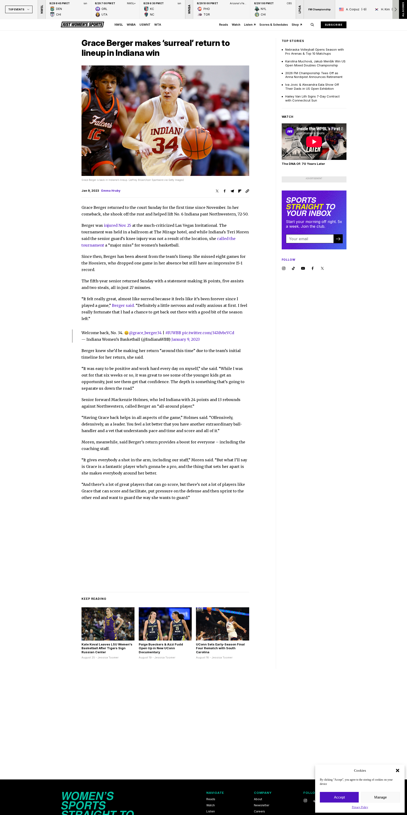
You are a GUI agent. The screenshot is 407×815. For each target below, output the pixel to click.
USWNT (145, 24)
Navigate (215, 793)
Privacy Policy (360, 807)
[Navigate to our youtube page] (303, 268)
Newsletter (261, 805)
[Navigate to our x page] (322, 268)
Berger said (123, 305)
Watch (236, 24)
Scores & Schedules (273, 24)
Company (263, 793)
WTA (157, 24)
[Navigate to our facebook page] (313, 268)
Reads (223, 24)
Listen (248, 24)
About (258, 799)
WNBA (131, 24)
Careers (259, 811)
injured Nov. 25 (117, 225)
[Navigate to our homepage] (82, 25)
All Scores (403, 9)
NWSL (118, 24)
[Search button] (312, 25)
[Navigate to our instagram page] (284, 268)
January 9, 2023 (185, 339)
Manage (380, 797)
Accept (339, 797)
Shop (295, 24)
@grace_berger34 (145, 332)
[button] (397, 770)
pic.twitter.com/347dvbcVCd (208, 332)
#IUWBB (173, 332)
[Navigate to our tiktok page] (293, 268)
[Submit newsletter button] (338, 239)
